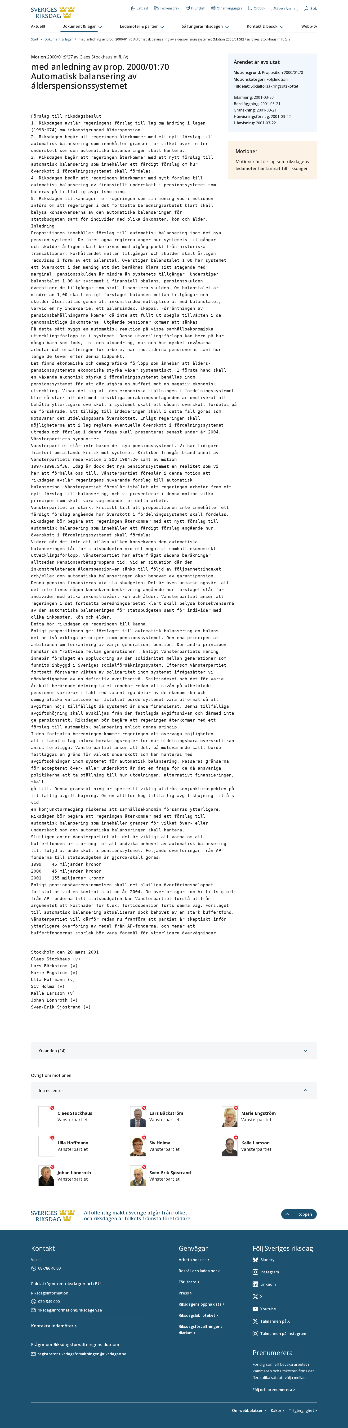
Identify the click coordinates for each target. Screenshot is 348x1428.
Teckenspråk (169, 8)
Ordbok (259, 8)
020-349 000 (49, 1301)
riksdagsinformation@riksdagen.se (70, 1310)
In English (198, 8)
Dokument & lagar (58, 39)
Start (34, 39)
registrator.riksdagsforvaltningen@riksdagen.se (82, 1354)
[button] (82, 26)
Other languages (229, 8)
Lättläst (142, 8)
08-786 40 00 (49, 1268)
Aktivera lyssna (284, 8)
